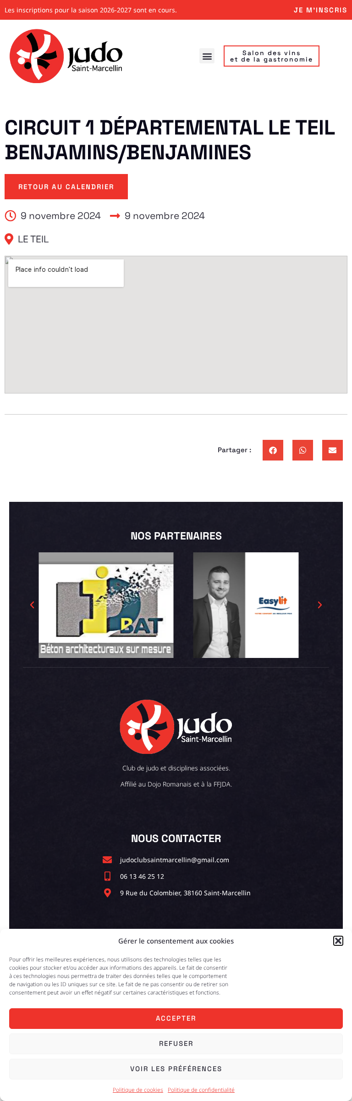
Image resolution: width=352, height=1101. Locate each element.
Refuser (176, 1043)
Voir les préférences (176, 1068)
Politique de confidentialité (201, 1090)
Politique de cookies (138, 1090)
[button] (338, 940)
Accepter (176, 1018)
